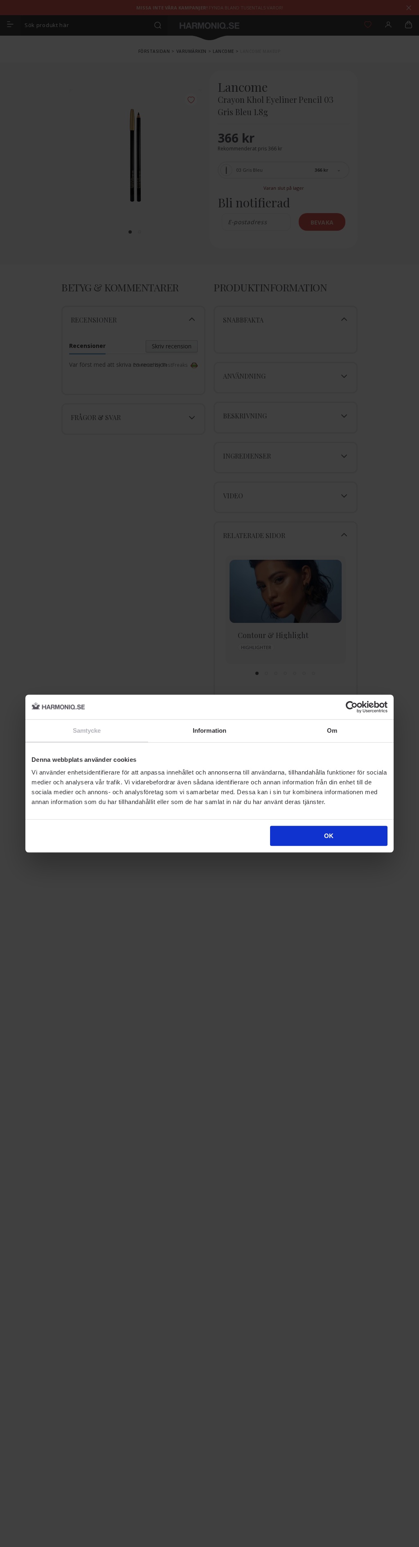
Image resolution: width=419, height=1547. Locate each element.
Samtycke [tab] (87, 730)
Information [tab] (209, 730)
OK (328, 835)
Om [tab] (332, 730)
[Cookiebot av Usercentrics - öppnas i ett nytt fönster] (351, 707)
